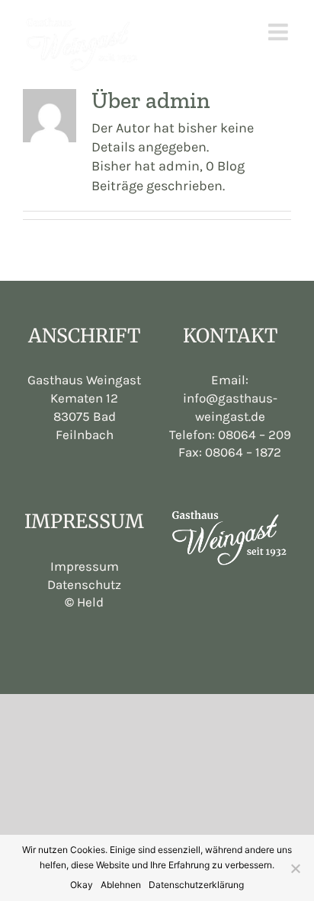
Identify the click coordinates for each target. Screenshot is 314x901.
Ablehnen (121, 884)
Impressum (84, 566)
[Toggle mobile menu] (279, 32)
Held (84, 602)
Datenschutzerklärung (196, 884)
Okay (81, 884)
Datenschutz (84, 584)
